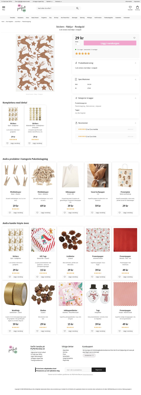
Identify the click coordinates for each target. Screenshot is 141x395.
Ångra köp (66, 360)
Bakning (82, 17)
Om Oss (65, 352)
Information (128, 1)
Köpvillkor (66, 350)
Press (64, 354)
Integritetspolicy (68, 358)
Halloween (127, 17)
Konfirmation (98, 17)
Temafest (12, 17)
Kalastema (20, 17)
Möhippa (89, 17)
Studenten (118, 17)
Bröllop (56, 17)
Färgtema (44, 17)
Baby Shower (35, 17)
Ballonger (74, 17)
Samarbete (66, 356)
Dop (50, 17)
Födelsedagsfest (108, 17)
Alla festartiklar (65, 17)
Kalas (27, 17)
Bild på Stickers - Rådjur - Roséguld (34, 94)
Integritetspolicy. (88, 374)
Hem (3, 21)
